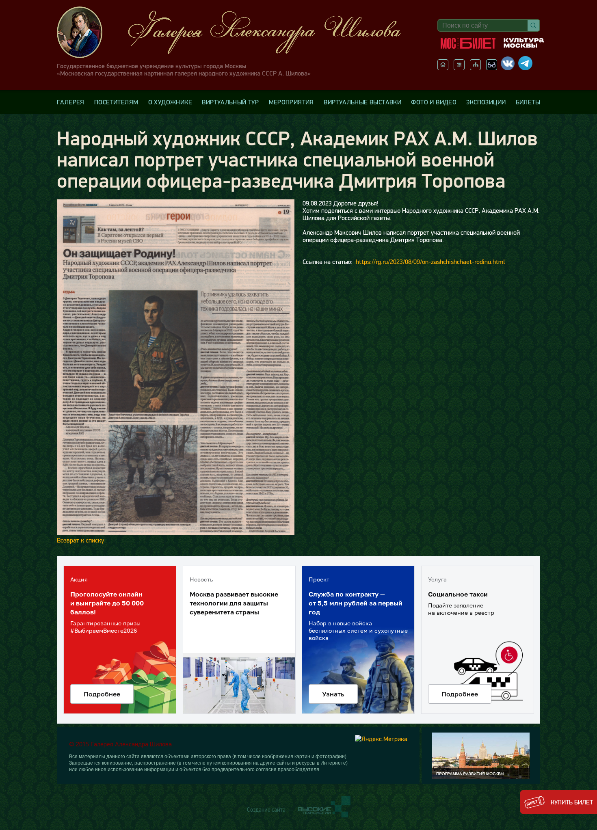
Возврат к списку (80, 540)
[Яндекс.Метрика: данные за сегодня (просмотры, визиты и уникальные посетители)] (381, 738)
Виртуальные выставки (362, 102)
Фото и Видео (433, 102)
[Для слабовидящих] (491, 67)
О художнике (170, 102)
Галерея (70, 102)
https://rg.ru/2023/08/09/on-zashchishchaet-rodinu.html (430, 261)
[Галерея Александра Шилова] (237, 32)
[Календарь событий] (459, 67)
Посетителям (116, 102)
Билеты (528, 102)
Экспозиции (486, 102)
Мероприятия (291, 102)
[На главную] (442, 67)
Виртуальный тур (230, 102)
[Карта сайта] (475, 67)
